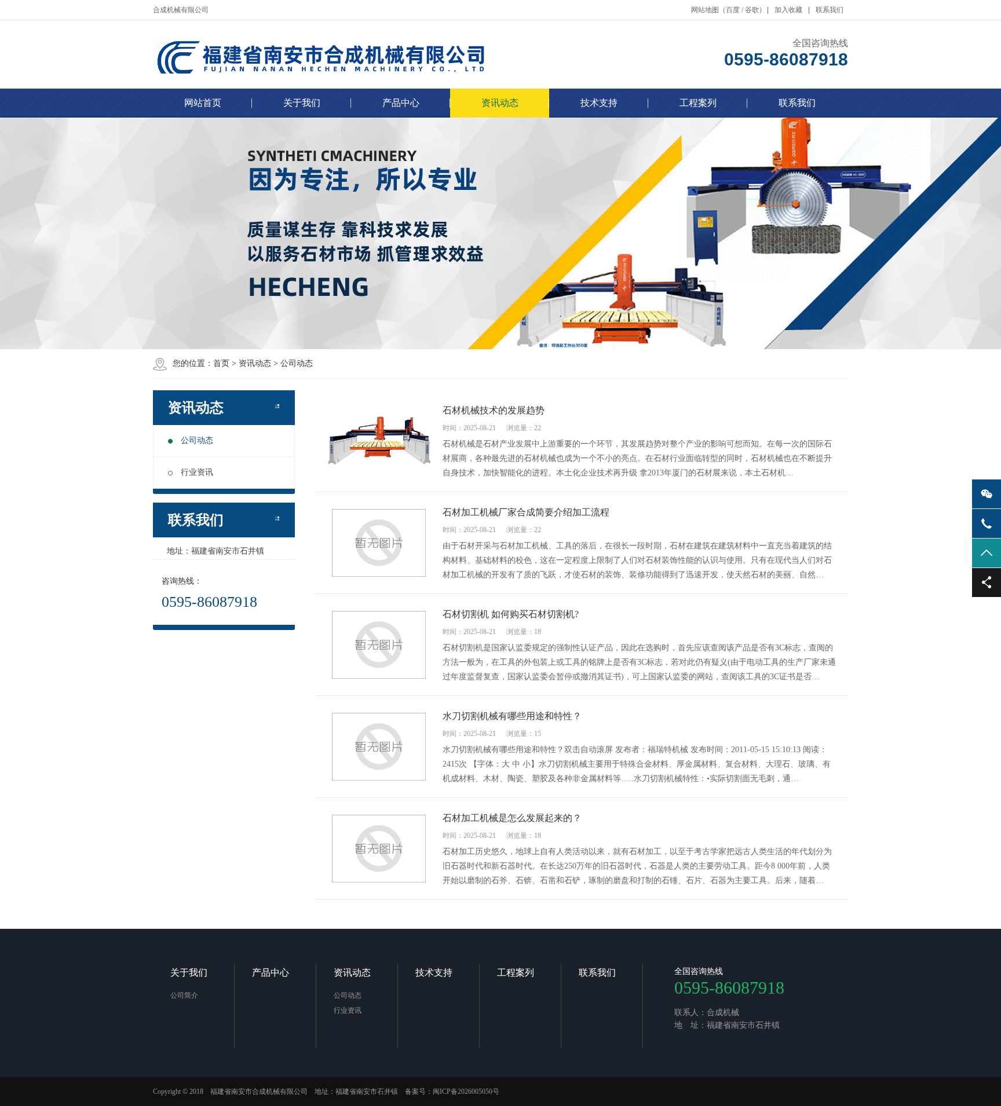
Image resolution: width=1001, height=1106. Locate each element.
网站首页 (202, 103)
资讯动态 (499, 103)
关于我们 (301, 103)
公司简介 (184, 995)
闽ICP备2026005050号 (466, 1091)
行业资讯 (197, 472)
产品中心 (400, 103)
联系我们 (829, 10)
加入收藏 (788, 10)
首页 (221, 363)
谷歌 (752, 10)
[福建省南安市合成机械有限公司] (347, 54)
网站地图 (705, 10)
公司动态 (296, 363)
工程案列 (698, 103)
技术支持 (599, 103)
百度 (733, 10)
